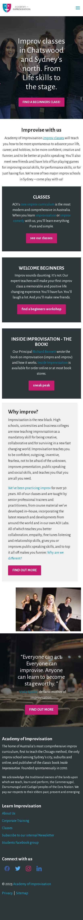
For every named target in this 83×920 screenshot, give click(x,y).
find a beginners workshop (41, 309)
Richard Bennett (44, 352)
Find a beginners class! (41, 102)
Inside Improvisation (53, 363)
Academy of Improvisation (32, 884)
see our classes (41, 238)
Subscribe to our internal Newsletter (28, 835)
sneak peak (41, 385)
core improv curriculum (37, 204)
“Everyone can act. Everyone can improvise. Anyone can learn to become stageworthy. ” (41, 670)
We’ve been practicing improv (29, 488)
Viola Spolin (28, 692)
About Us (8, 813)
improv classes (53, 138)
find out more (24, 570)
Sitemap (22, 893)
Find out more (41, 709)
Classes (7, 828)
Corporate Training (15, 821)
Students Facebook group (20, 843)
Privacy (7, 893)
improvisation (45, 215)
